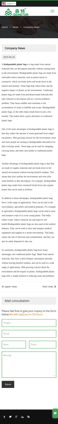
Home (5, 27)
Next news (48, 286)
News (15, 27)
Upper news (9, 286)
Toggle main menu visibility (52, 11)
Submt (8, 384)
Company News (31, 27)
